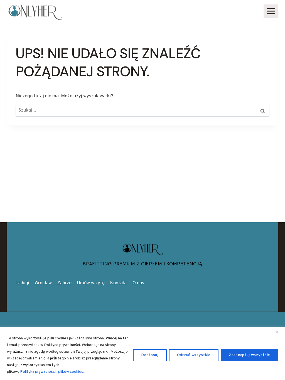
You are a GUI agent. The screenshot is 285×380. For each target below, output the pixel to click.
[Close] (279, 331)
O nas (138, 283)
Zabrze (64, 283)
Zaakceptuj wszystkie (249, 355)
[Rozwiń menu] (271, 11)
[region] (142, 353)
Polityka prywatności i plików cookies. (52, 371)
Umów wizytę (91, 283)
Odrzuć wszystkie (193, 355)
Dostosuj (150, 355)
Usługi (22, 283)
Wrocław (43, 283)
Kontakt (118, 283)
